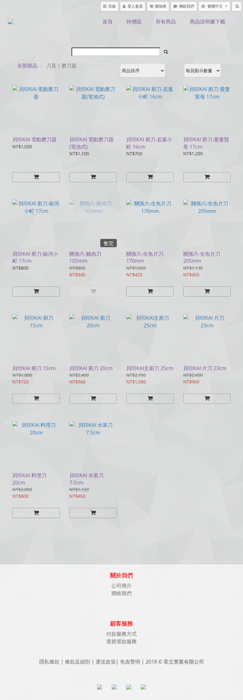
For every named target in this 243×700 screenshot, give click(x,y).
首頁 (108, 21)
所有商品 (166, 21)
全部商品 (27, 65)
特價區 (134, 21)
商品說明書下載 (207, 21)
